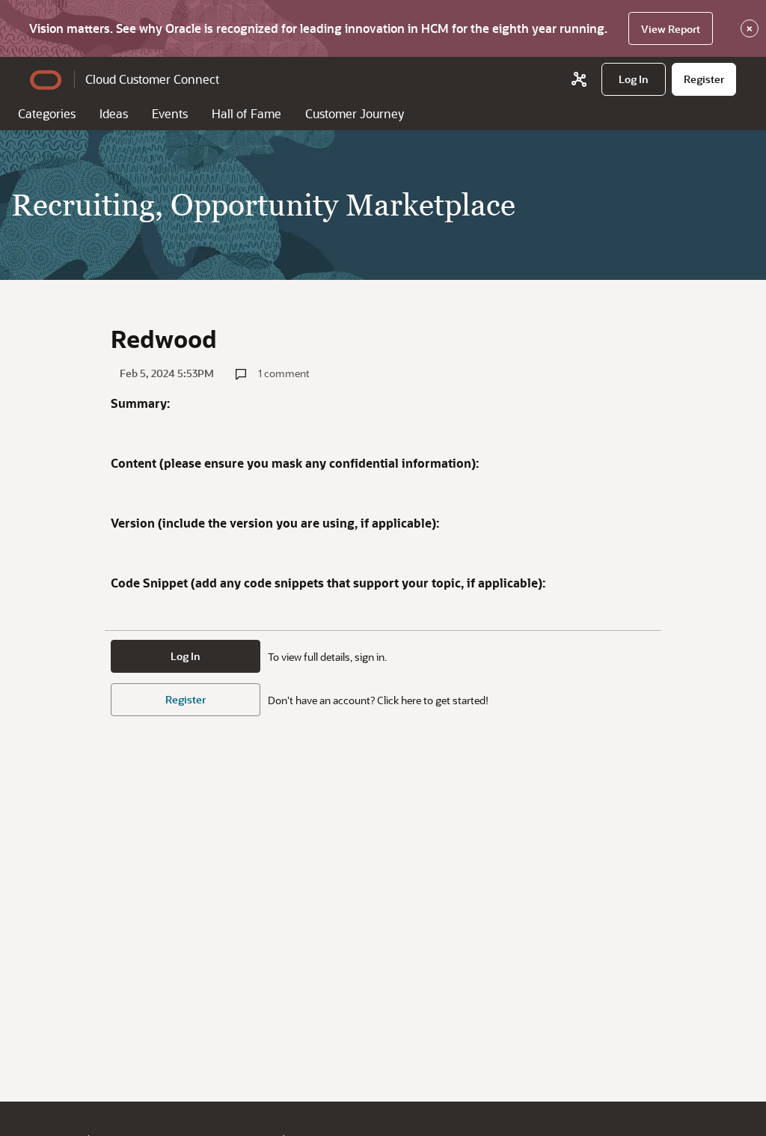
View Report (670, 29)
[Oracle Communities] (579, 79)
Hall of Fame (246, 113)
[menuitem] (633, 79)
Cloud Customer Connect (152, 79)
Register (185, 699)
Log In (185, 656)
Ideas (113, 113)
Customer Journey (354, 113)
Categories (47, 113)
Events (170, 113)
